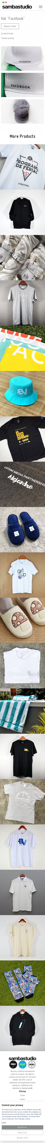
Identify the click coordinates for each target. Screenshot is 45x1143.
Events (22, 1099)
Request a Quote (10, 26)
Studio (22, 1095)
